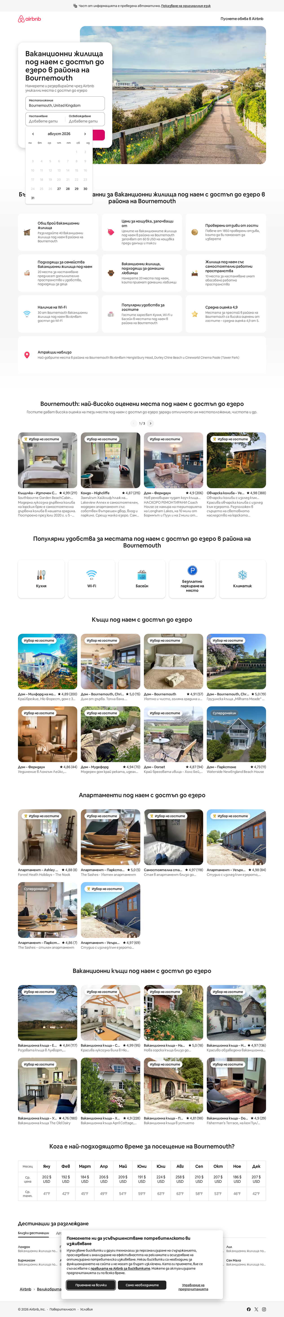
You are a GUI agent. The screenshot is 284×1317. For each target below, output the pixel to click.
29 (76, 189)
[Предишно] (133, 423)
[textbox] (45, 121)
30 (85, 189)
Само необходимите (142, 1285)
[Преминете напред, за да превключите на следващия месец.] (85, 134)
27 (59, 189)
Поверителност (63, 1309)
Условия (86, 1309)
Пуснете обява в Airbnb (242, 18)
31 (32, 198)
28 (68, 189)
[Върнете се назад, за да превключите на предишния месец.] (33, 134)
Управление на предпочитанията (193, 1287)
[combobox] (65, 105)
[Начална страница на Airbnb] (29, 19)
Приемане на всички (90, 1285)
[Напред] (150, 423)
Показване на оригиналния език (186, 6)
